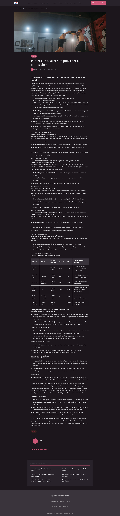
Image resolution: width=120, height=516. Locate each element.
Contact (65, 506)
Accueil (30, 3)
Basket (49, 3)
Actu (35, 3)
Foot (66, 3)
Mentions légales (56, 506)
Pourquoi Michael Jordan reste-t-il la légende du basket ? (75, 480)
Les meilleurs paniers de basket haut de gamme (42, 469)
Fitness (61, 3)
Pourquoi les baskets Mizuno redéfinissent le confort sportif (44, 475)
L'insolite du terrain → (98, 3)
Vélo (79, 3)
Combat (55, 3)
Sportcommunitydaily (60, 495)
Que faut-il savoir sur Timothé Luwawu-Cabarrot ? (73, 475)
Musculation (73, 3)
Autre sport (42, 3)
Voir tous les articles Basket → (40, 449)
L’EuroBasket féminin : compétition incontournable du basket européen (41, 480)
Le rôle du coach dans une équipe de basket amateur (74, 469)
